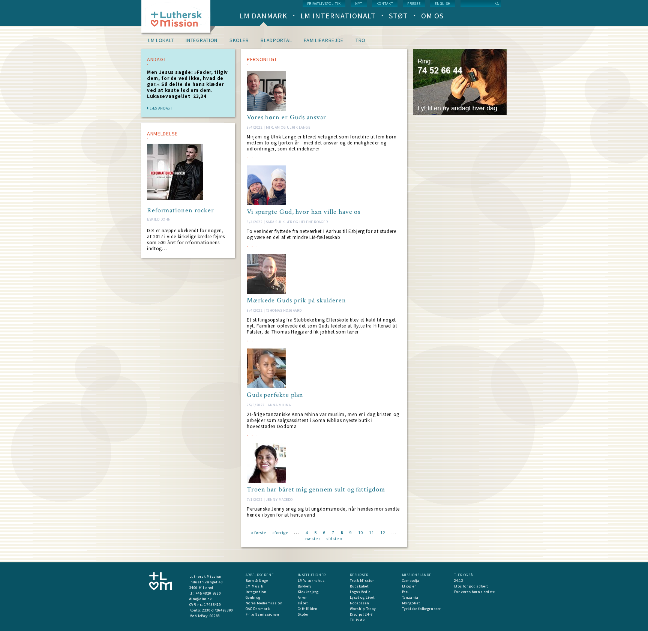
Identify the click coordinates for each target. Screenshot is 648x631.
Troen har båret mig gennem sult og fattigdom (316, 489)
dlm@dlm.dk (200, 598)
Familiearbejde (324, 40)
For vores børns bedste (474, 591)
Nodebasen (359, 603)
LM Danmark (263, 15)
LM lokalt (161, 40)
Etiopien (409, 586)
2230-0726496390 (217, 610)
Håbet (303, 603)
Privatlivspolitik (324, 3)
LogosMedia (360, 591)
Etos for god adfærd (471, 586)
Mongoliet (411, 603)
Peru (406, 591)
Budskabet (359, 586)
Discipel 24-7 (361, 614)
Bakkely (305, 586)
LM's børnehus (311, 580)
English (443, 3)
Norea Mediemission (264, 603)
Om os (432, 15)
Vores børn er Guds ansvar (286, 117)
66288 (215, 615)
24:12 (459, 580)
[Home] (178, 18)
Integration (202, 40)
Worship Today (363, 608)
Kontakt (384, 3)
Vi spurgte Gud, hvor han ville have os (303, 212)
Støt (398, 15)
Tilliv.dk (357, 619)
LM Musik (254, 586)
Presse (413, 3)
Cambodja (411, 580)
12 (382, 532)
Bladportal (276, 40)
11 (371, 532)
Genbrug (253, 597)
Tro (361, 40)
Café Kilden (308, 608)
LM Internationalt (338, 15)
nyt (358, 3)
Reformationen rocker (180, 210)
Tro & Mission (362, 580)
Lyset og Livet (362, 597)
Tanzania (410, 597)
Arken (303, 597)
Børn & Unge (257, 580)
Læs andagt (161, 108)
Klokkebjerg (308, 591)
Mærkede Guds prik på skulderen (296, 300)
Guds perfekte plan (275, 395)
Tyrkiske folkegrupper (421, 608)
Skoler (239, 40)
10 (360, 532)
